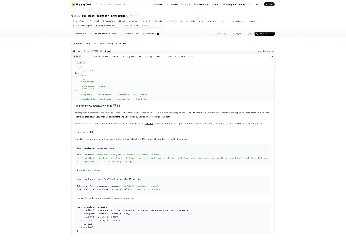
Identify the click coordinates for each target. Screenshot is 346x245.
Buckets (202, 4)
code (86, 56)
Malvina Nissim (163, 116)
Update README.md (93, 51)
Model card (81, 33)
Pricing (242, 4)
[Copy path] (128, 43)
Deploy (223, 34)
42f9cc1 (108, 51)
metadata (80, 63)
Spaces (187, 4)
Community (152, 33)
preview (77, 56)
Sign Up (269, 4)
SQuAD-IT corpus (194, 112)
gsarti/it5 (148, 123)
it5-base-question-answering (104, 15)
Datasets (174, 4)
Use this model (265, 34)
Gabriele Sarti (145, 116)
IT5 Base (125, 112)
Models (160, 4)
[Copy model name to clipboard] (127, 16)
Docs (217, 4)
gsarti (77, 15)
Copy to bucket (243, 34)
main (78, 43)
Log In (259, 4)
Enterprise (231, 4)
